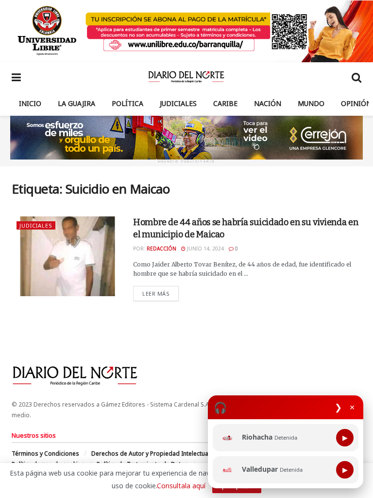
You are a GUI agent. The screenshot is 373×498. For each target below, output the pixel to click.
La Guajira (76, 103)
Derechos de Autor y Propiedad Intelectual (150, 453)
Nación (267, 103)
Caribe (225, 103)
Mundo (311, 103)
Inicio (30, 103)
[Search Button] (356, 76)
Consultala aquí (181, 485)
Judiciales (178, 103)
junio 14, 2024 (205, 248)
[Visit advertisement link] (186, 31)
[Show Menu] (16, 76)
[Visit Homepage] (186, 77)
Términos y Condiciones (45, 453)
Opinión (356, 103)
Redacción (161, 248)
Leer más (160, 293)
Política (127, 103)
